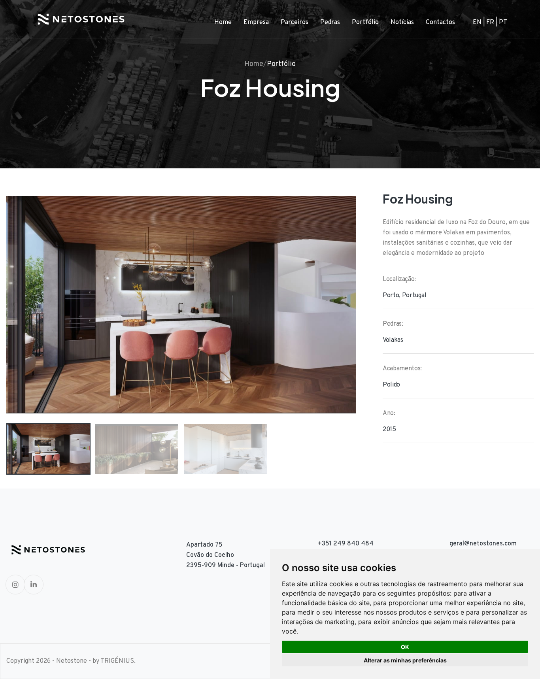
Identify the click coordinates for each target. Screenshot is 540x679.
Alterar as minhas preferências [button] (405, 660)
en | (479, 22)
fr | (492, 22)
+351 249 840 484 (346, 544)
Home (223, 22)
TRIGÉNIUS (117, 661)
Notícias (402, 22)
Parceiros (294, 22)
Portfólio (365, 22)
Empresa (256, 22)
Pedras (330, 22)
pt (503, 22)
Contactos (440, 22)
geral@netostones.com (483, 544)
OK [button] (405, 646)
